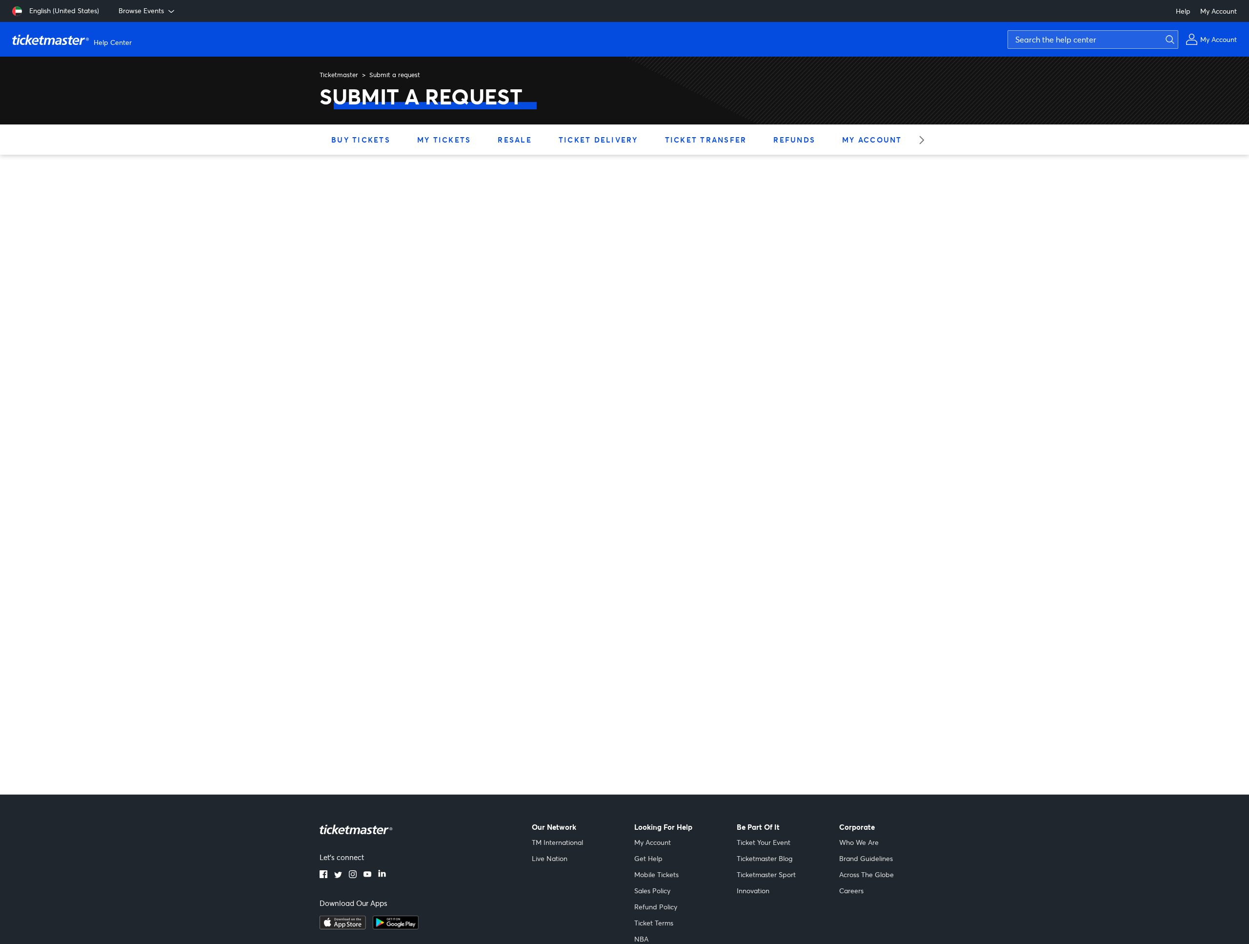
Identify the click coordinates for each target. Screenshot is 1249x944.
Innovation (753, 890)
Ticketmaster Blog (764, 858)
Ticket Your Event (763, 842)
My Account (1218, 11)
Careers (851, 890)
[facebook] (323, 875)
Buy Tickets (360, 139)
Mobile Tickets (656, 874)
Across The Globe (866, 874)
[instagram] (353, 875)
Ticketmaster (339, 74)
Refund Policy (655, 906)
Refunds (794, 139)
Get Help (648, 858)
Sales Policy (652, 890)
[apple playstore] (343, 926)
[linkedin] (382, 875)
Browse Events (141, 10)
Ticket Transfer (706, 139)
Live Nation (549, 858)
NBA (641, 939)
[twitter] (338, 875)
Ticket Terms (653, 922)
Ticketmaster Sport (766, 874)
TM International (557, 842)
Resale (515, 139)
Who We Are (859, 842)
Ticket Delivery (598, 139)
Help (1183, 11)
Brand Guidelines (866, 858)
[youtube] (367, 875)
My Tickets (444, 139)
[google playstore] (396, 926)
